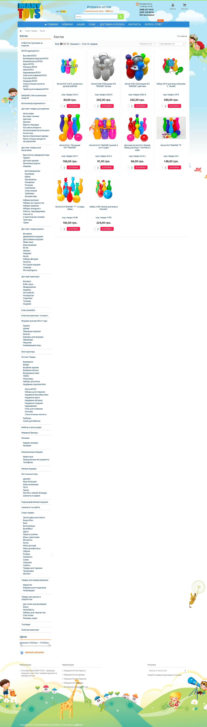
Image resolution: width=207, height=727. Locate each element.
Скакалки (27, 562)
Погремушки (29, 590)
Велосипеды (29, 526)
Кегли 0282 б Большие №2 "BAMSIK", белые (103, 85)
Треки (26, 222)
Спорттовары (27, 513)
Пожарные (29, 182)
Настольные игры (29, 474)
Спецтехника (31, 191)
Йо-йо (25, 248)
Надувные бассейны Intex (36, 395)
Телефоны (28, 462)
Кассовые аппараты (32, 127)
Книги (25, 607)
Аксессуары (28, 113)
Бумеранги (28, 362)
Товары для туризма (32, 568)
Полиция (29, 185)
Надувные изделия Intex (34, 384)
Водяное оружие (31, 367)
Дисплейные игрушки (33, 239)
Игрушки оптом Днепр (74, 675)
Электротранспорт (30, 630)
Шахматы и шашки (31, 496)
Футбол (27, 574)
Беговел (27, 281)
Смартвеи (27, 298)
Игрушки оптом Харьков (75, 679)
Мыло (26, 256)
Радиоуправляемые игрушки (34, 502)
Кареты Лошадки (31, 125)
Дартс (26, 531)
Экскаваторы (31, 196)
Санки (26, 560)
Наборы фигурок (30, 259)
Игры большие (30, 481)
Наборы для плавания (35, 392)
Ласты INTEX (30, 389)
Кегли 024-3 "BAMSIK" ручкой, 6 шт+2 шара (103, 146)
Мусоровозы (30, 179)
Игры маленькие (30, 484)
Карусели (27, 585)
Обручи (26, 551)
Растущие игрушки (31, 265)
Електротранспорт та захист (34, 315)
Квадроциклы (29, 287)
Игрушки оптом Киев (73, 683)
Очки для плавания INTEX (35, 75)
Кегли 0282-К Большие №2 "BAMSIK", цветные (137, 85)
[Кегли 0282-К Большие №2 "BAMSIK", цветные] (137, 66)
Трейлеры (29, 193)
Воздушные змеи (31, 373)
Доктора (27, 119)
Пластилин (28, 615)
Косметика (28, 133)
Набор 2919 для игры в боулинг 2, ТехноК (171, 85)
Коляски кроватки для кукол (36, 130)
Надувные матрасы (34, 400)
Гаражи (26, 158)
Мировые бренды (29, 433)
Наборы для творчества (34, 612)
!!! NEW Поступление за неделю (32, 44)
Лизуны (26, 250)
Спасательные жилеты (35, 414)
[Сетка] (61, 44)
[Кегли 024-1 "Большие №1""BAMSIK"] (70, 127)
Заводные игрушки (32, 331)
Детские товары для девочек (35, 109)
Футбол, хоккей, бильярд (35, 493)
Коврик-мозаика (30, 443)
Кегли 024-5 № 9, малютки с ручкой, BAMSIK (70, 85)
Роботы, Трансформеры (34, 211)
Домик (26, 328)
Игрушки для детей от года (34, 321)
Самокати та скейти (30, 507)
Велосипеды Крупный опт (33, 103)
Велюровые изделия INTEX (35, 58)
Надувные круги (32, 397)
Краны (28, 176)
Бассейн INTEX (29, 56)
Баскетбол (28, 520)
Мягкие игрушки (28, 469)
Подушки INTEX (30, 81)
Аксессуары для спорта (34, 517)
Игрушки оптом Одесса (75, 670)
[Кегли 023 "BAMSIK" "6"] (171, 127)
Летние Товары (28, 357)
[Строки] (67, 44)
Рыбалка (27, 418)
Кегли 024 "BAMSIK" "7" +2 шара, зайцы (69, 208)
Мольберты (28, 610)
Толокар (27, 301)
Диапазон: (24, 643)
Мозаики (25, 438)
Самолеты (28, 214)
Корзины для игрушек (33, 337)
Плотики (29, 411)
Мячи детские (29, 545)
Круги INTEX (28, 64)
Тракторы (27, 220)
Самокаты (27, 557)
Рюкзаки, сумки (30, 618)
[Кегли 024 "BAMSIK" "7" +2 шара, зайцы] (70, 189)
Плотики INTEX (30, 78)
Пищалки (27, 342)
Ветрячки (27, 234)
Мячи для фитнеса (31, 548)
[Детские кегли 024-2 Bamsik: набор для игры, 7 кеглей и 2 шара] (137, 127)
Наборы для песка (31, 381)
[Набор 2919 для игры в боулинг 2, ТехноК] (171, 66)
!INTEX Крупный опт (30, 51)
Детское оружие (31, 160)
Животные (28, 242)
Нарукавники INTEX (32, 72)
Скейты (26, 565)
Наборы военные (31, 200)
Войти (173, 9)
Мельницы (28, 379)
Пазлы (26, 490)
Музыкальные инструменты (36, 459)
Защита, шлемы (30, 534)
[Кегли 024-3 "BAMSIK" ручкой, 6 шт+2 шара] (104, 127)
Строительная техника (33, 217)
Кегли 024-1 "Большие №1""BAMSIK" (70, 146)
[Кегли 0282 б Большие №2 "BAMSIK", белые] (104, 66)
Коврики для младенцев (34, 588)
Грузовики (29, 174)
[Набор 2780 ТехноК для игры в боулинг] (104, 189)
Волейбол (28, 529)
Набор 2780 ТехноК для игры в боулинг (104, 208)
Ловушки (27, 253)
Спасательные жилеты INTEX (34, 85)
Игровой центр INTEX (33, 61)
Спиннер (27, 267)
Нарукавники (31, 406)
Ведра (26, 365)
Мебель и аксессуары (31, 427)
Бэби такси (28, 284)
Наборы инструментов (33, 203)
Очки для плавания (34, 409)
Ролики (26, 554)
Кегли (25, 543)
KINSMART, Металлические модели (33, 96)
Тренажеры (28, 571)
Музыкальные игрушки (32, 452)
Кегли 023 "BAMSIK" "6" (171, 145)
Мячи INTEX (28, 70)
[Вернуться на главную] (20, 31)
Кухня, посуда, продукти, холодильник (34, 140)
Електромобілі (28, 310)
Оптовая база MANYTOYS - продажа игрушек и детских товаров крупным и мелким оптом (39, 673)
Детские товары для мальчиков (31, 149)
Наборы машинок (31, 206)
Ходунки (27, 304)
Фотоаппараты (30, 270)
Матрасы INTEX (30, 67)
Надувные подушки (34, 403)
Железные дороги (31, 163)
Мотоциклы (28, 293)
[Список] (64, 44)
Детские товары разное (32, 229)
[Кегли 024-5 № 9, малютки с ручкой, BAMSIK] (70, 66)
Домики (26, 122)
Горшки (26, 326)
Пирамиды (28, 340)
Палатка (27, 262)
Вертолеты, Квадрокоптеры (36, 155)
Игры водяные (29, 245)
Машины (27, 166)
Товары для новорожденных (34, 580)
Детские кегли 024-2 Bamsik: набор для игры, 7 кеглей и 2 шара (137, 147)
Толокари (25, 624)
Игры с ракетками (31, 537)
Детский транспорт (30, 276)
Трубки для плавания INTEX (36, 89)
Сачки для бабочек (31, 421)
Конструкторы (28, 352)
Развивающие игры (32, 345)
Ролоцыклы (28, 295)
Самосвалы (30, 188)
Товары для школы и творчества (31, 598)
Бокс (25, 523)
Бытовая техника (31, 116)
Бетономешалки (32, 171)
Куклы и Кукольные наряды (35, 136)
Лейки (26, 376)
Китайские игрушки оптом (76, 687)
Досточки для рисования (34, 604)
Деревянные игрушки (33, 236)
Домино (27, 479)
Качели (26, 334)
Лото (25, 487)
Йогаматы (27, 540)
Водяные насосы (31, 370)
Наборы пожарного (32, 208)
